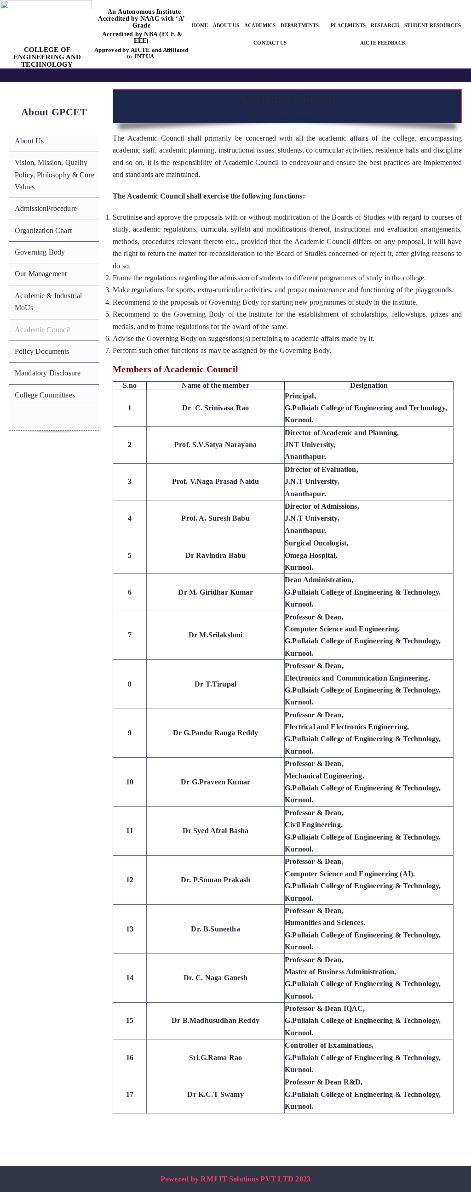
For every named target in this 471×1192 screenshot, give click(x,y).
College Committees (45, 395)
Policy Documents (42, 351)
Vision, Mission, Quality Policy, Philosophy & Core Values (54, 175)
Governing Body (40, 252)
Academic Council (42, 330)
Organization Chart (43, 230)
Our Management (41, 274)
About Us (29, 141)
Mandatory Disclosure (47, 373)
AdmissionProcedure (46, 208)
